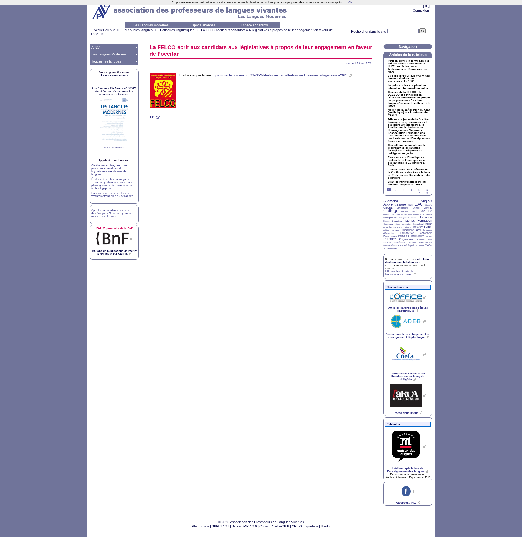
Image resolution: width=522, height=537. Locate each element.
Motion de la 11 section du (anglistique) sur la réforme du (409, 112)
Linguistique (407, 227)
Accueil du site (104, 30)
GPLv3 (297, 526)
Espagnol (426, 217)
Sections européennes (394, 242)
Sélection (386, 245)
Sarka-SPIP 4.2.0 (244, 526)
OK (350, 2)
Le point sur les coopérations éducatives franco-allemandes (408, 86)
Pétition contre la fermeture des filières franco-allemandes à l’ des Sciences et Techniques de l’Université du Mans (409, 66)
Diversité (386, 214)
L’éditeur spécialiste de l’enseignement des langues (406, 470)
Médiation (386, 230)
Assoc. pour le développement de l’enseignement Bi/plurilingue (408, 336)
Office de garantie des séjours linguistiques (408, 309)
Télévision (421, 245)
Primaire (389, 239)
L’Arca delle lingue (406, 412)
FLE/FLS (409, 220)
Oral (418, 230)
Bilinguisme (428, 205)
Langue (385, 227)
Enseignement (389, 217)
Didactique (424, 211)
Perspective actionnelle (416, 233)
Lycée (428, 226)
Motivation (395, 230)
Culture (412, 211)
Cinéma (428, 207)
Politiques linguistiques (177, 30)
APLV (95, 47)
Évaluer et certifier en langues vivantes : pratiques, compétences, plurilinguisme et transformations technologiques (113, 184)
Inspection (406, 224)
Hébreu (397, 224)
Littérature (417, 227)
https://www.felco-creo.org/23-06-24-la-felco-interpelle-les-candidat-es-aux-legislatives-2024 (280, 75)
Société (403, 245)
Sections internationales (420, 242)
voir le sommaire (114, 147)
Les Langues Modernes (151, 25)
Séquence (394, 245)
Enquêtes (429, 214)
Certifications (402, 208)
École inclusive (413, 214)
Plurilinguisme (390, 236)
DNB (393, 214)
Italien (428, 223)
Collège (391, 210)
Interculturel (418, 224)
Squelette (311, 526)
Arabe (410, 205)
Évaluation (397, 221)
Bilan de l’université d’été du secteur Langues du (407, 183)
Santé (430, 239)
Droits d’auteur (401, 214)
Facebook (406, 502)
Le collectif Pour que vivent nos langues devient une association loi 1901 (409, 79)
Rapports (421, 239)
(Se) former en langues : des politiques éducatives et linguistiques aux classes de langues (109, 170)
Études (386, 221)
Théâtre (428, 245)
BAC (419, 204)
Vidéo (395, 248)
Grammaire (388, 224)
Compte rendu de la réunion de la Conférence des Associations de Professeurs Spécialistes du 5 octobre (409, 173)
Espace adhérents (254, 25)
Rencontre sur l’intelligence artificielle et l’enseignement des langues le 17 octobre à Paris (406, 161)
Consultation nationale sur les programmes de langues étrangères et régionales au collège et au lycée (407, 149)
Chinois (416, 208)
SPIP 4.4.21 (220, 526)
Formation (424, 220)
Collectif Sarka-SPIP (274, 526)
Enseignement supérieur (408, 218)
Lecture (392, 227)
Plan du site (200, 526)
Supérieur (412, 245)
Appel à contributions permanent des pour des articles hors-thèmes (112, 213)
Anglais (426, 201)
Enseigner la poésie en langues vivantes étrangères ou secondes (112, 194)
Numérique (408, 230)
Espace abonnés (202, 25)
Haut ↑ (325, 526)
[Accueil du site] (101, 11)
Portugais (429, 236)
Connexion (421, 11)
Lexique (399, 227)
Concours (404, 211)
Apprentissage (394, 204)
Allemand (390, 201)
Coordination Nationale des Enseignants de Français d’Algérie (408, 376)
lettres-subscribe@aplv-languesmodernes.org (399, 272)
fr (426, 5)
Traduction (388, 248)
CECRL (388, 207)
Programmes (406, 239)
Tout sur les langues (138, 30)
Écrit (422, 214)
